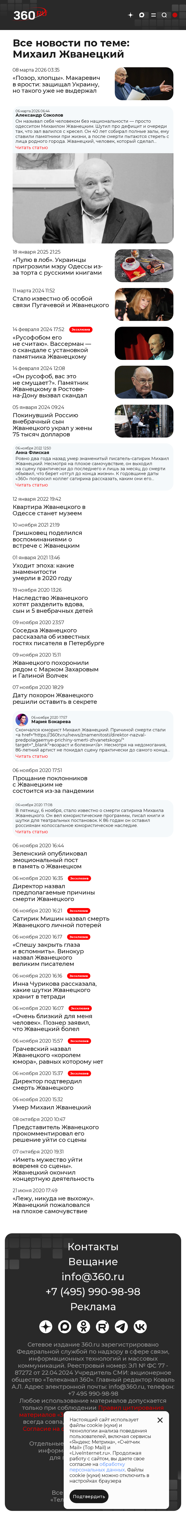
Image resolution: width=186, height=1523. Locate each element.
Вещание (93, 1261)
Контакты (93, 1246)
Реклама (93, 1306)
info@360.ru (93, 1276)
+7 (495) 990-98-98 (93, 1291)
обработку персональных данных (97, 1467)
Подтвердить (89, 1496)
